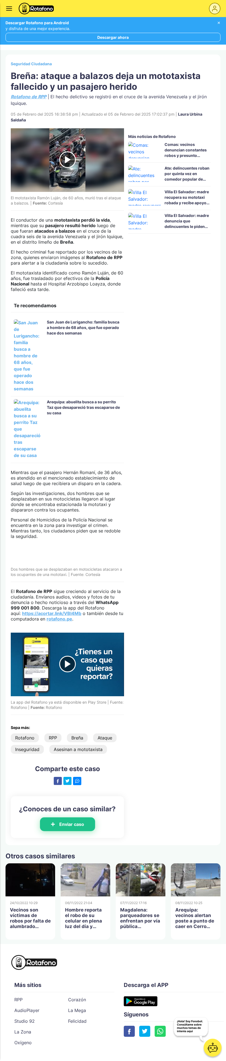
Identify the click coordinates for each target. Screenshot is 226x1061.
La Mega (77, 1010)
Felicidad (77, 1021)
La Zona (22, 1032)
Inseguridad (27, 749)
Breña (77, 738)
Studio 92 (24, 1021)
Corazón (77, 999)
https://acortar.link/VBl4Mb (51, 613)
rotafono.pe (59, 619)
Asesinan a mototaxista (78, 749)
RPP (53, 738)
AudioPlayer (26, 1010)
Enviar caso (71, 824)
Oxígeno (23, 1042)
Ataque (105, 738)
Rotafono (24, 738)
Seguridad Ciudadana (31, 63)
